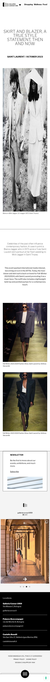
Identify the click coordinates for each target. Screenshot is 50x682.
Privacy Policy (19, 659)
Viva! (33, 662)
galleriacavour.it (10, 610)
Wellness (38, 4)
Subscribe (14, 471)
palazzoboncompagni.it (13, 626)
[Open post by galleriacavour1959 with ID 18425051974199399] (25, 551)
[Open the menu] (25, 674)
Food (45, 4)
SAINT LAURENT (16, 56)
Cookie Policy (31, 659)
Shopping (28, 4)
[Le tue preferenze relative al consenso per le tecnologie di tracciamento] (46, 678)
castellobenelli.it (10, 641)
